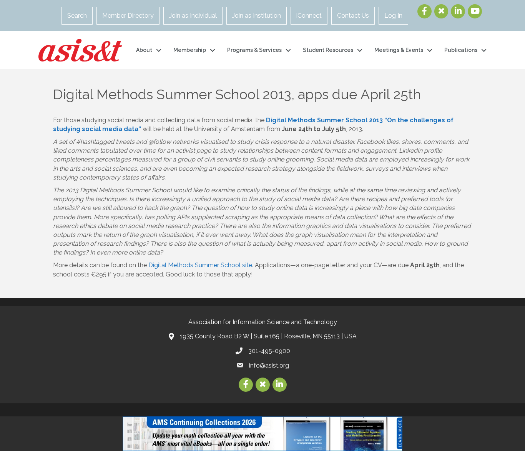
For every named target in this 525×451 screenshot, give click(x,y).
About (144, 50)
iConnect (309, 15)
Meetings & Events (398, 50)
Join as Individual (193, 15)
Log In (393, 15)
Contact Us (353, 15)
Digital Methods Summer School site (200, 265)
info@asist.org (269, 365)
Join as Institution (256, 15)
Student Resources (328, 50)
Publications (460, 50)
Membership (189, 50)
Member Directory (128, 15)
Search (77, 15)
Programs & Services (254, 50)
